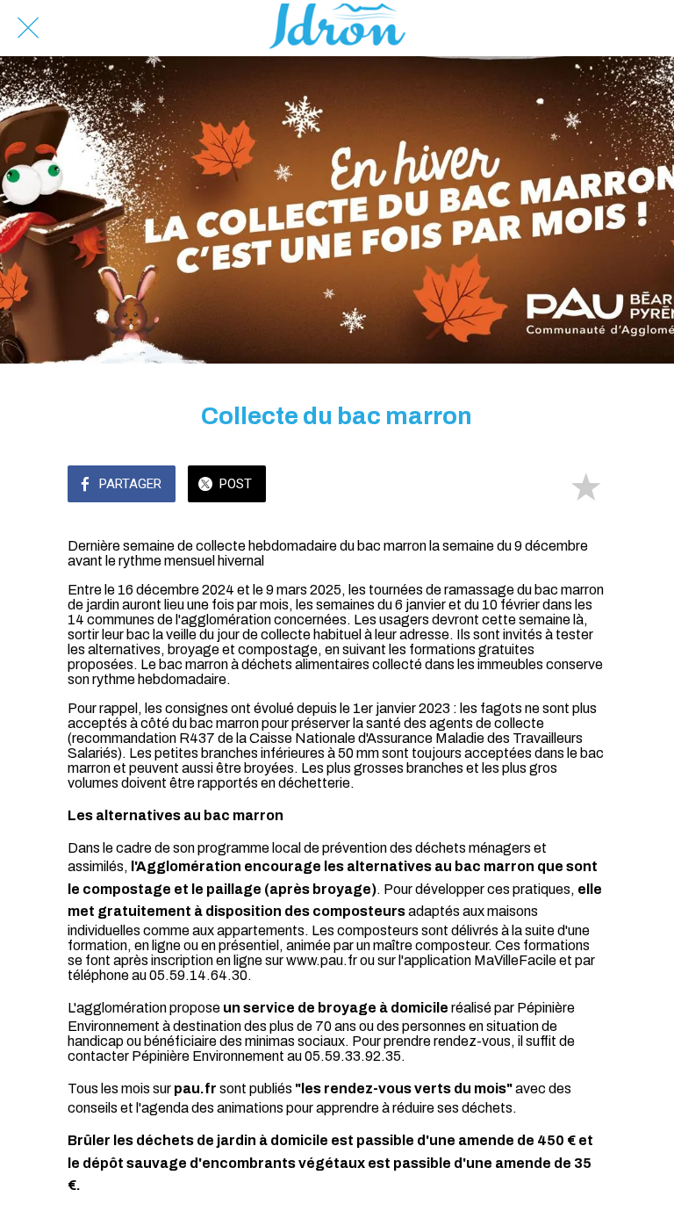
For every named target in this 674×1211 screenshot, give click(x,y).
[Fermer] (28, 28)
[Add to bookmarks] (585, 486)
